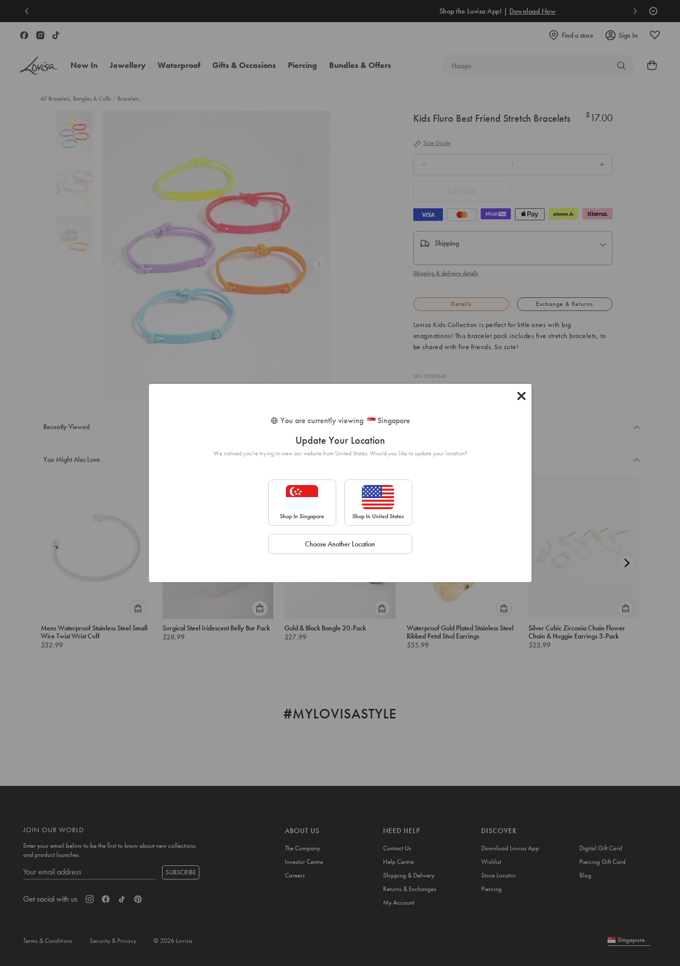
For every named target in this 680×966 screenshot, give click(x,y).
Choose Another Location (340, 543)
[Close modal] (521, 396)
